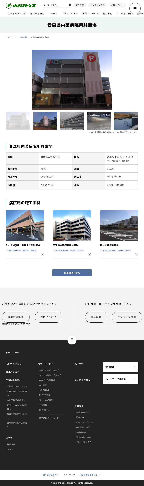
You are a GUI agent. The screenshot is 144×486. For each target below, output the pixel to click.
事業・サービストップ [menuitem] (49, 370)
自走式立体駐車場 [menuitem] (47, 380)
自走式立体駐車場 (13, 250)
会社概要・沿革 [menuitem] (83, 427)
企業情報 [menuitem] (79, 406)
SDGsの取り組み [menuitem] (83, 437)
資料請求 (80, 5)
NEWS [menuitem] (9, 438)
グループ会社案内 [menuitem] (84, 442)
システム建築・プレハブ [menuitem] (50, 375)
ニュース (53, 13)
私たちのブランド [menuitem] (15, 364)
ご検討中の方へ (70, 13)
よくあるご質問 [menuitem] (82, 380)
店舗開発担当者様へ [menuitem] (16, 400)
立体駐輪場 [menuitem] (44, 390)
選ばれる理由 (37, 13)
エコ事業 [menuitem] (43, 405)
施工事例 (107, 13)
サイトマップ (69, 474)
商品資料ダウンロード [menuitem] (49, 418)
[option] (72, 80)
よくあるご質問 (124, 13)
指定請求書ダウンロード (90, 474)
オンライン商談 (98, 5)
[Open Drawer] (135, 8)
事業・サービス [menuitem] (45, 364)
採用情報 (109, 367)
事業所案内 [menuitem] (81, 432)
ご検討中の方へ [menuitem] (13, 380)
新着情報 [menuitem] (11, 444)
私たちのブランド (17, 13)
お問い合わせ (117, 5)
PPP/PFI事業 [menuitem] (44, 395)
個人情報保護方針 (50, 474)
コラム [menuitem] (10, 449)
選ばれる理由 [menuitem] (12, 372)
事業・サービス (90, 13)
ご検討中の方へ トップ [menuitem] (17, 386)
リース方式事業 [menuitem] (46, 400)
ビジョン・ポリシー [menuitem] (85, 422)
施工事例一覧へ (72, 272)
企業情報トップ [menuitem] (83, 412)
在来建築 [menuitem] (43, 385)
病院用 (25, 250)
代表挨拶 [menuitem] (80, 417)
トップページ (11, 37)
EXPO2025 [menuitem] (44, 410)
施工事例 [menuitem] (79, 364)
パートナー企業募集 (115, 378)
